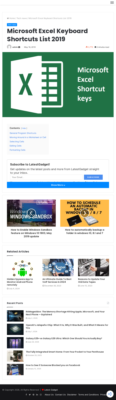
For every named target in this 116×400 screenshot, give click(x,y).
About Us (49, 394)
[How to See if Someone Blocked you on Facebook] (15, 369)
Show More (57, 185)
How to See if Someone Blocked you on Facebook (53, 365)
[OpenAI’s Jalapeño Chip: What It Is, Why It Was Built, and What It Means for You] (15, 329)
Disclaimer (72, 394)
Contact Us (60, 394)
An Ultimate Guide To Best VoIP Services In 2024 (56, 280)
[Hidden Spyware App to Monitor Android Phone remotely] (22, 267)
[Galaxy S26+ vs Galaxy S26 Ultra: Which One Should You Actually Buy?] (15, 342)
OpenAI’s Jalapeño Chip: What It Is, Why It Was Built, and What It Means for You (67, 327)
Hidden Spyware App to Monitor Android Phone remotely (20, 282)
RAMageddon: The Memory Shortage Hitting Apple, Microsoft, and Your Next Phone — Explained (65, 313)
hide (24, 128)
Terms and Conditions (88, 394)
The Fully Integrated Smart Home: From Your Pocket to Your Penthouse (65, 351)
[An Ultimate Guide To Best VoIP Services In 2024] (57, 267)
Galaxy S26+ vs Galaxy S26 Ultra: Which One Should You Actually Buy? (64, 338)
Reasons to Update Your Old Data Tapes (91, 280)
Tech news (22, 18)
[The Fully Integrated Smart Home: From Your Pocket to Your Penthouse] (15, 356)
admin (15, 47)
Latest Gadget (51, 390)
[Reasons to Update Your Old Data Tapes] (93, 267)
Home (12, 18)
